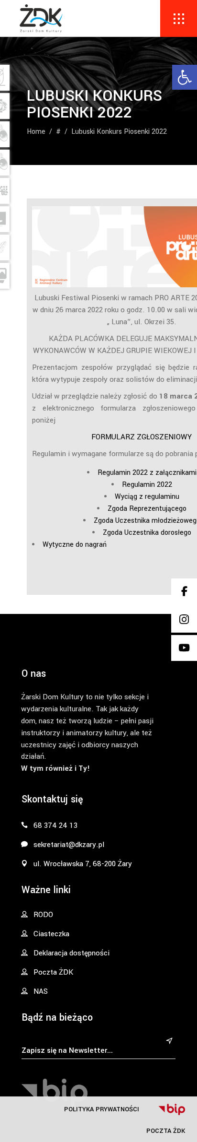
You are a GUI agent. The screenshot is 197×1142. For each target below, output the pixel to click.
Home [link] (36, 131)
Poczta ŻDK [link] (165, 1130)
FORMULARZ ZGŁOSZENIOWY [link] (141, 437)
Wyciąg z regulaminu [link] (147, 497)
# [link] (58, 131)
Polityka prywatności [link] (101, 1109)
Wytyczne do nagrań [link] (76, 545)
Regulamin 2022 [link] (147, 485)
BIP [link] (171, 1109)
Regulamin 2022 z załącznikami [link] (147, 473)
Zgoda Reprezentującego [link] (147, 509)
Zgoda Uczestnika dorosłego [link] (147, 533)
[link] (184, 77)
